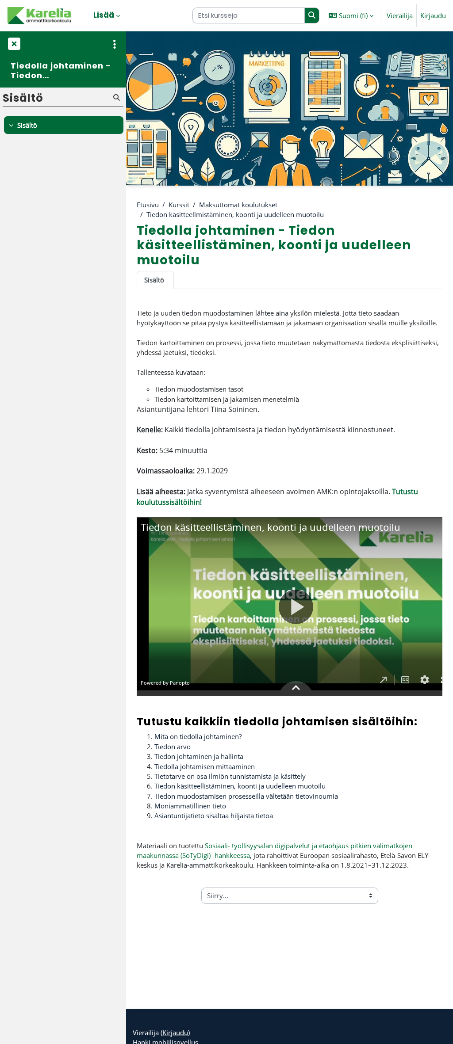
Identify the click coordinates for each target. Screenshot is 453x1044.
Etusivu (148, 204)
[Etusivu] (40, 15)
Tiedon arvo (172, 746)
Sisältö (154, 279)
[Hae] (312, 15)
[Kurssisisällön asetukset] (115, 44)
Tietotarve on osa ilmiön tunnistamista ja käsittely (230, 776)
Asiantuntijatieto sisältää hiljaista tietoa (213, 815)
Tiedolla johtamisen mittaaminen (204, 766)
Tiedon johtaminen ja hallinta (198, 756)
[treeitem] (63, 125)
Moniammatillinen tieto (191, 805)
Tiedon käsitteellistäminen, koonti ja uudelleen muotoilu (240, 785)
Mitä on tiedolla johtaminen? (198, 736)
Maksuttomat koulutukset (238, 204)
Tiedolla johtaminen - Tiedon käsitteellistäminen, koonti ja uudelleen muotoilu (61, 70)
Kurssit (179, 204)
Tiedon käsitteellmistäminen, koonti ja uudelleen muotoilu (235, 214)
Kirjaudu (433, 15)
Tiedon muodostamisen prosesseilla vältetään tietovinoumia (247, 796)
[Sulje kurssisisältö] (13, 44)
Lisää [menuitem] (103, 15)
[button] (351, 15)
